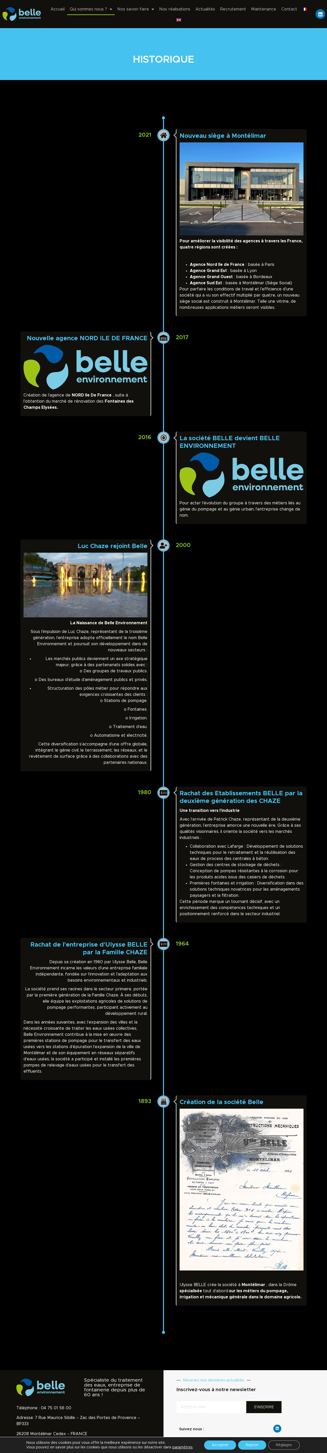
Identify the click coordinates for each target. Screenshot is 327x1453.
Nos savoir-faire (133, 9)
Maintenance (263, 9)
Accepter (220, 1445)
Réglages (284, 1445)
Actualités (205, 9)
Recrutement (233, 9)
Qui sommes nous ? (88, 9)
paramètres (182, 1447)
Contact (289, 9)
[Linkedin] (320, 14)
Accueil (58, 9)
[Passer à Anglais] (179, 20)
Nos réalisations (174, 9)
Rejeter (252, 1445)
